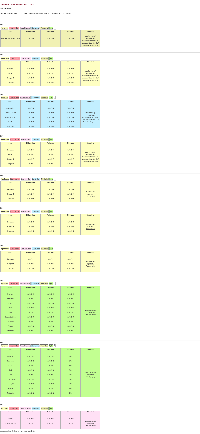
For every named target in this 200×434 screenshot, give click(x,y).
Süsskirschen (14, 28)
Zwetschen (35, 28)
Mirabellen (44, 58)
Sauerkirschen (25, 28)
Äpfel (51, 28)
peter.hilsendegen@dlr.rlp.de (9, 431)
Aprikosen (4, 28)
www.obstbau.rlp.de (28, 431)
